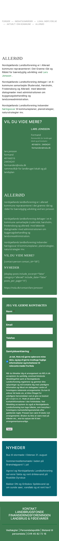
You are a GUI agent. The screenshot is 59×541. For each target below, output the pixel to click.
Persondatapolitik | (31, 530)
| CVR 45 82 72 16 (35, 533)
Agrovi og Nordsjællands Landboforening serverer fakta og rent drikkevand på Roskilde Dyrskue (29, 474)
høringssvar (8, 109)
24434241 (46, 144)
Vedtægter (12, 530)
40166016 (36, 144)
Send (9, 429)
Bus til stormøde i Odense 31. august (26, 455)
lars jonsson (47, 209)
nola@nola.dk (15, 399)
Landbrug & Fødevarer (29, 518)
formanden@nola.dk (41, 148)
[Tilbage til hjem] (30, 7)
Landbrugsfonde (29, 512)
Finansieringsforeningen (29, 515)
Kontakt (30, 508)
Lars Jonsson (40, 129)
